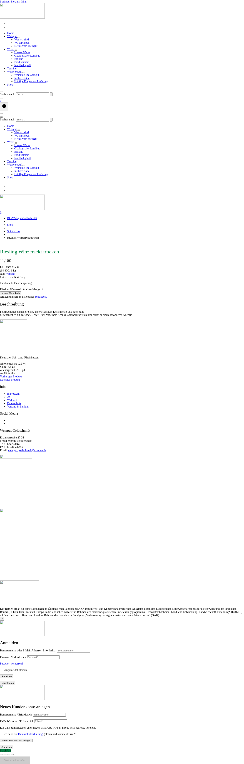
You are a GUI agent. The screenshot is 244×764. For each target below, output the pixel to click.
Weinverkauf (14, 71)
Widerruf (12, 400)
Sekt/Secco (13, 231)
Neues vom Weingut (25, 45)
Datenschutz (14, 403)
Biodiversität (21, 62)
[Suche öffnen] (1, 91)
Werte (10, 49)
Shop (10, 84)
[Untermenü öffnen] (18, 37)
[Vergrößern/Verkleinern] (1, 754)
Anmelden (6, 676)
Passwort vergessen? (11, 663)
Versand (10, 273)
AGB (10, 396)
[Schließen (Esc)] (12, 754)
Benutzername (16, 714)
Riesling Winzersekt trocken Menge (20, 289)
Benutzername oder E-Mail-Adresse (28, 650)
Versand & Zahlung (18, 406)
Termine (11, 68)
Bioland (18, 58)
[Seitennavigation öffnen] (4, 107)
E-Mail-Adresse (17, 721)
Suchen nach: (7, 94)
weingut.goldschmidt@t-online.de (27, 450)
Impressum (13, 393)
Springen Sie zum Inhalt (13, 1)
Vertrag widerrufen (14, 760)
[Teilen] (8, 754)
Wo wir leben (21, 42)
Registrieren (7, 683)
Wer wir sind (21, 39)
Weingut (12, 36)
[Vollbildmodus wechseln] (5, 754)
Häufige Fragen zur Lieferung (31, 81)
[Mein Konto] (1, 98)
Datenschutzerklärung (30, 734)
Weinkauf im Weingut (26, 74)
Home (10, 33)
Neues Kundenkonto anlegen (16, 740)
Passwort (13, 657)
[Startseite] (22, 17)
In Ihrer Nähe (21, 78)
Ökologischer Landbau (27, 55)
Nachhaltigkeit (22, 65)
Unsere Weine (22, 52)
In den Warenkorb (10, 293)
